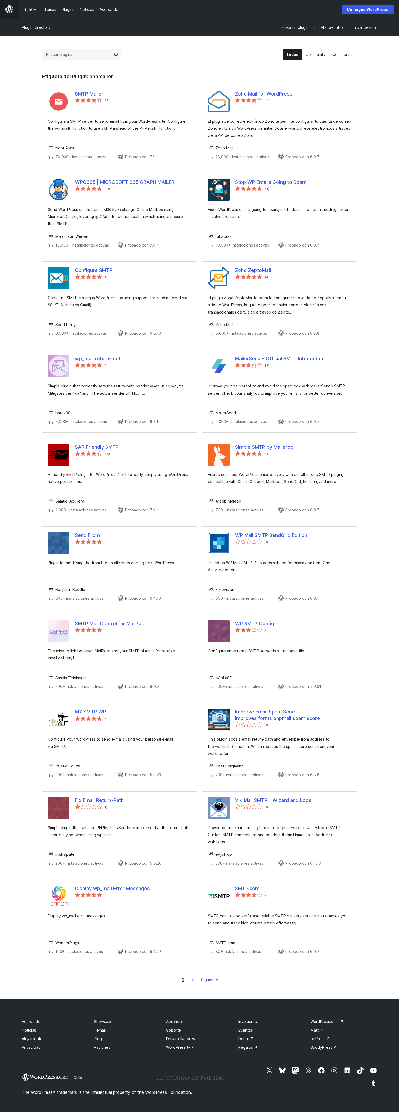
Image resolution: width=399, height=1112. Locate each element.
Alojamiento (32, 1038)
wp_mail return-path (98, 358)
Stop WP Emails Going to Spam (270, 182)
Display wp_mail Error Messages (112, 888)
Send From (87, 535)
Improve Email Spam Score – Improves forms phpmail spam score (277, 715)
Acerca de (31, 1021)
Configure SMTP (93, 270)
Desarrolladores (180, 1038)
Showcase (103, 1021)
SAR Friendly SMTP (97, 447)
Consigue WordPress (367, 9)
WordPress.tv (180, 1047)
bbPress (320, 1038)
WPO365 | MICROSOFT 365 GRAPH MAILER (125, 182)
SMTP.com (247, 888)
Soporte (173, 1030)
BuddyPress (324, 1047)
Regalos (248, 1047)
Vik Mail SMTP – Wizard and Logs (273, 800)
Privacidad (31, 1047)
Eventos (245, 1030)
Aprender (174, 1021)
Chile (78, 1077)
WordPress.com (327, 1021)
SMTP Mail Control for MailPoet (110, 623)
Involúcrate (248, 1021)
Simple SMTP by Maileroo (264, 447)
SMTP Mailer (89, 94)
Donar (246, 1038)
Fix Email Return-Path (99, 800)
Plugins (100, 1038)
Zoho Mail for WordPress (263, 94)
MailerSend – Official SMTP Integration (279, 358)
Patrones (102, 1047)
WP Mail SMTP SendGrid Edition (271, 535)
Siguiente (209, 979)
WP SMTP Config (254, 623)
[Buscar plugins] (115, 54)
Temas (100, 1030)
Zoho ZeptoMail (253, 270)
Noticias (29, 1030)
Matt (317, 1030)
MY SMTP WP (90, 712)
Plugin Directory (36, 27)
